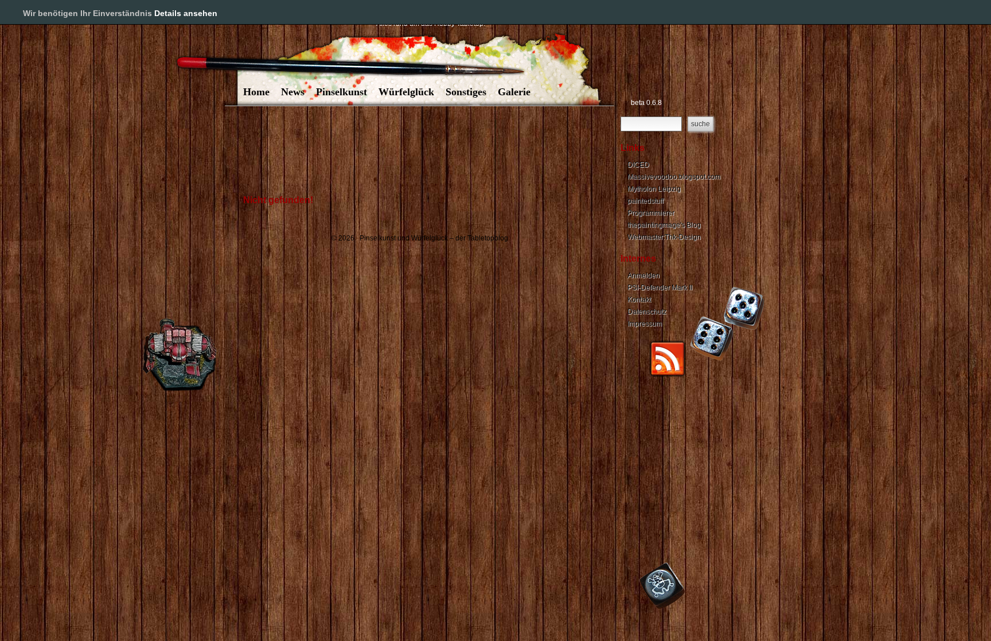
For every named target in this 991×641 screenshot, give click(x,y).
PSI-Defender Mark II (659, 287)
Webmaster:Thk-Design (664, 237)
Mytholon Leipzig (654, 189)
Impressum (644, 324)
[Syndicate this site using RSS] (667, 375)
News (293, 92)
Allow (944, 12)
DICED (638, 165)
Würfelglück (406, 92)
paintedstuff (645, 201)
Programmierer (650, 213)
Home (256, 92)
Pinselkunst (341, 92)
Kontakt (639, 300)
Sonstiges (466, 92)
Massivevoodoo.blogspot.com (673, 177)
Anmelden (643, 275)
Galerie (514, 92)
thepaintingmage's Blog (664, 225)
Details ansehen (185, 13)
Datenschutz (646, 312)
